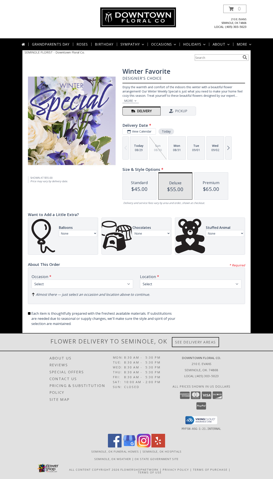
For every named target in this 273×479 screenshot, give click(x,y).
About (219, 44)
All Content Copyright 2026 (94, 470)
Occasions (161, 44)
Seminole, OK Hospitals (162, 451)
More (242, 44)
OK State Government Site (157, 459)
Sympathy (130, 44)
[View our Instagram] (144, 446)
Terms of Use (150, 472)
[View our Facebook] (115, 446)
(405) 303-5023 (235, 27)
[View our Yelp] (158, 446)
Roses (82, 44)
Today (166, 131)
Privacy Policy (176, 470)
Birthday (104, 44)
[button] (234, 9)
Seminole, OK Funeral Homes (115, 451)
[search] (244, 57)
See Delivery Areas (195, 342)
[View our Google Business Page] (129, 446)
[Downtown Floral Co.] (138, 17)
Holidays (192, 44)
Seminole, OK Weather (112, 459)
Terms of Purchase (210, 470)
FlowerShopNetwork (140, 470)
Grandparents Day (51, 44)
